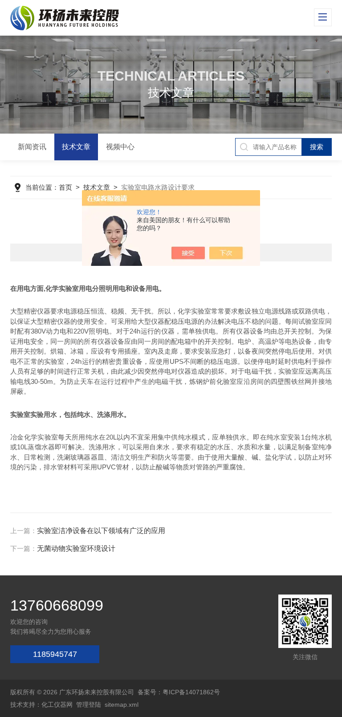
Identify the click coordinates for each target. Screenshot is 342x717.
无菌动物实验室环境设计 (76, 548)
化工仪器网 (57, 704)
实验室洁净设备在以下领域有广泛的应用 (101, 530)
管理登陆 (88, 704)
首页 (65, 187)
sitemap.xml (121, 704)
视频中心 (120, 147)
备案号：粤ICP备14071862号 (179, 692)
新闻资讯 (32, 147)
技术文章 (76, 147)
